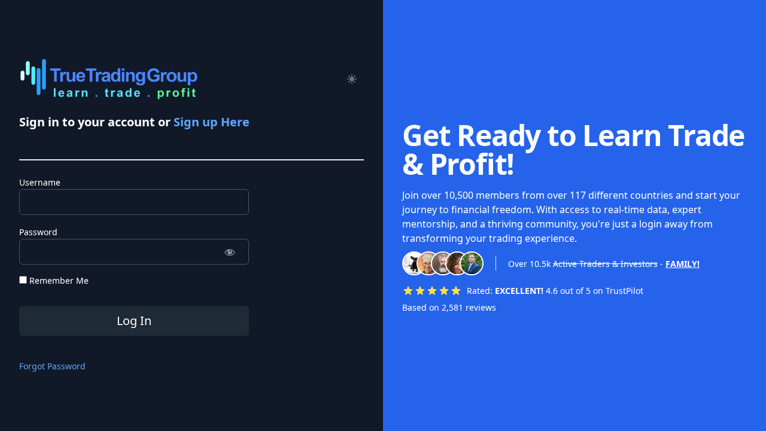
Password (38, 232)
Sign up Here (212, 122)
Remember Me (58, 280)
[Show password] (229, 252)
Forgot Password (52, 366)
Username (39, 182)
